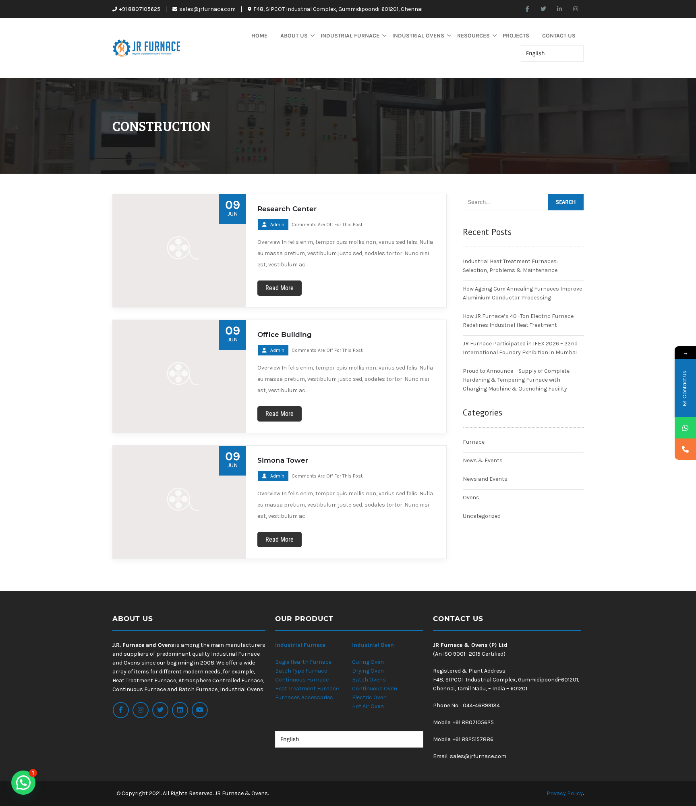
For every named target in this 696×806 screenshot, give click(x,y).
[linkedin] (180, 710)
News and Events (485, 479)
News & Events (483, 460)
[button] (23, 783)
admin (277, 224)
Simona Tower (282, 460)
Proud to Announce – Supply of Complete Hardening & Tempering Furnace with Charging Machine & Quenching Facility (516, 380)
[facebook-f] (527, 9)
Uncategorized (482, 516)
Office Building (284, 334)
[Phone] (685, 449)
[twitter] (543, 9)
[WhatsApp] (685, 427)
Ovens (471, 497)
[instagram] (576, 9)
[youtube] (200, 710)
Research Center (287, 209)
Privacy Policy (565, 793)
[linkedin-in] (559, 9)
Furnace (474, 441)
